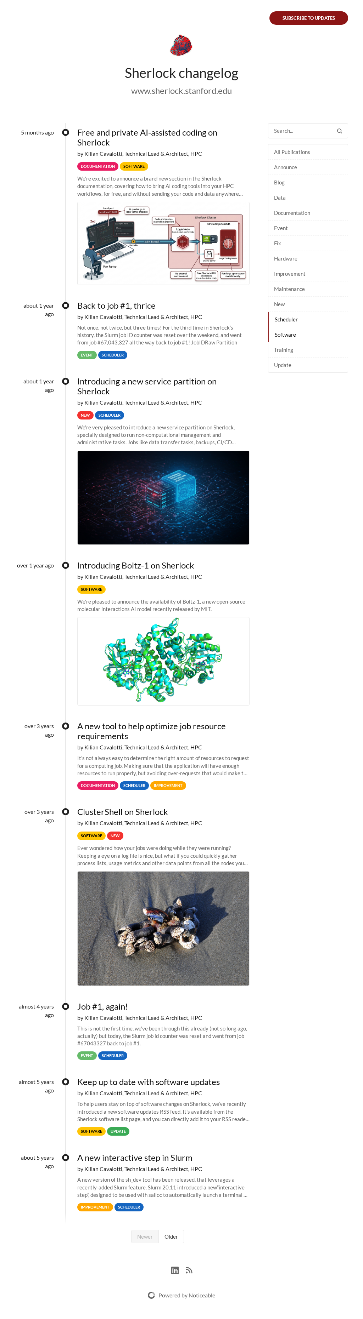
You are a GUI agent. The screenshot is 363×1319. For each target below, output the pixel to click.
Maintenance (289, 289)
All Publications (292, 152)
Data (280, 197)
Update (282, 365)
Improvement (290, 273)
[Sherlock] (181, 46)
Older (171, 1236)
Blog (279, 182)
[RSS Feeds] (189, 1269)
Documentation (292, 213)
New (279, 304)
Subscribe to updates (309, 18)
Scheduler (286, 319)
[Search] (339, 131)
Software (285, 334)
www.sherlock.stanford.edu (181, 90)
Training (283, 350)
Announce (285, 167)
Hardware (285, 258)
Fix (277, 243)
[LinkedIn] (178, 1269)
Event (281, 228)
